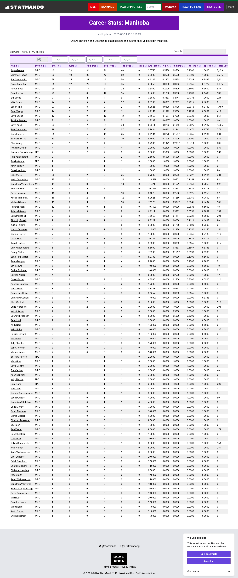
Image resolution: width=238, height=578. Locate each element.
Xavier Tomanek (19, 197)
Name (14, 65)
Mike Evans (16, 102)
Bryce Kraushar (19, 84)
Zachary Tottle (18, 138)
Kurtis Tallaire (18, 225)
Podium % (178, 65)
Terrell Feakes (18, 243)
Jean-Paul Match (19, 256)
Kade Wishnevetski (20, 452)
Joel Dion (15, 425)
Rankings (108, 6)
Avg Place (153, 65)
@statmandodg (131, 546)
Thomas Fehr (18, 188)
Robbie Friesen (18, 211)
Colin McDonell (18, 216)
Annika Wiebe (17, 161)
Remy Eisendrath (19, 156)
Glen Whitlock (18, 302)
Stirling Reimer (18, 516)
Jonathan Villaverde (21, 484)
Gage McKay (17, 406)
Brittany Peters (19, 356)
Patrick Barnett (19, 120)
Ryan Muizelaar (19, 147)
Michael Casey (18, 202)
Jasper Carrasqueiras (22, 393)
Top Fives (109, 65)
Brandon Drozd (18, 93)
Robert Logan (18, 206)
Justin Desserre (19, 229)
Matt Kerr (16, 497)
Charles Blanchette (21, 466)
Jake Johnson (18, 347)
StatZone (214, 6)
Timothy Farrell (18, 220)
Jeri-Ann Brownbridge (22, 152)
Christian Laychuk (20, 470)
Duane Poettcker (19, 293)
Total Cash (223, 65)
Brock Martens (18, 411)
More (231, 6)
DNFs (141, 65)
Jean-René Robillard (21, 402)
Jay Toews (16, 266)
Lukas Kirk (16, 438)
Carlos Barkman (19, 270)
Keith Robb (16, 329)
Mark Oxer (16, 338)
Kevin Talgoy (17, 166)
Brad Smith (16, 475)
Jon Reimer (17, 288)
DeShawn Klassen (20, 316)
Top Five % (193, 65)
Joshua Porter (18, 234)
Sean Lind (16, 320)
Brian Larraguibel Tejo (22, 488)
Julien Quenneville (20, 443)
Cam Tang (16, 384)
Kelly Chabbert (18, 343)
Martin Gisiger (18, 416)
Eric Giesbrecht (19, 79)
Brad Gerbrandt (19, 129)
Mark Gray (16, 361)
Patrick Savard (18, 334)
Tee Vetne (16, 429)
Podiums (91, 65)
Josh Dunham (18, 397)
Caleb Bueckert (19, 461)
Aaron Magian (18, 261)
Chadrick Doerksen (20, 420)
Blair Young (16, 143)
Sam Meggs (17, 111)
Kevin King (16, 388)
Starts (55, 65)
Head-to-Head (192, 6)
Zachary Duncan (19, 284)
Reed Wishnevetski (20, 479)
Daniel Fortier (17, 279)
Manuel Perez (18, 352)
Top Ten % (208, 65)
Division (39, 65)
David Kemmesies (20, 493)
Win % (166, 65)
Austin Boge (17, 88)
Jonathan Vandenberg (22, 184)
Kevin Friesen (17, 511)
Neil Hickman (17, 311)
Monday (171, 6)
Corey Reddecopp (20, 247)
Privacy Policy (128, 566)
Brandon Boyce (18, 502)
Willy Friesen (17, 447)
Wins (72, 65)
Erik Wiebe (16, 97)
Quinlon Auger (18, 275)
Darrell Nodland (18, 170)
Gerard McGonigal (20, 297)
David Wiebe (17, 116)
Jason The (16, 107)
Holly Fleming (17, 379)
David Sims (16, 238)
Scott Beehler (18, 434)
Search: (178, 51)
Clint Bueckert (18, 456)
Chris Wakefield (19, 306)
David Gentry (17, 366)
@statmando (109, 546)
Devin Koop (16, 125)
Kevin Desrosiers (19, 179)
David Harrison (18, 193)
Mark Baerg (17, 506)
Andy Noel (16, 325)
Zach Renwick (18, 375)
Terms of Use (110, 566)
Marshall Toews (19, 75)
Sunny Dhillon (17, 252)
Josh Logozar (18, 134)
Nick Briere (16, 175)
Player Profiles (131, 6)
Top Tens (126, 65)
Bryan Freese (17, 70)
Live (93, 6)
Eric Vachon (17, 370)
